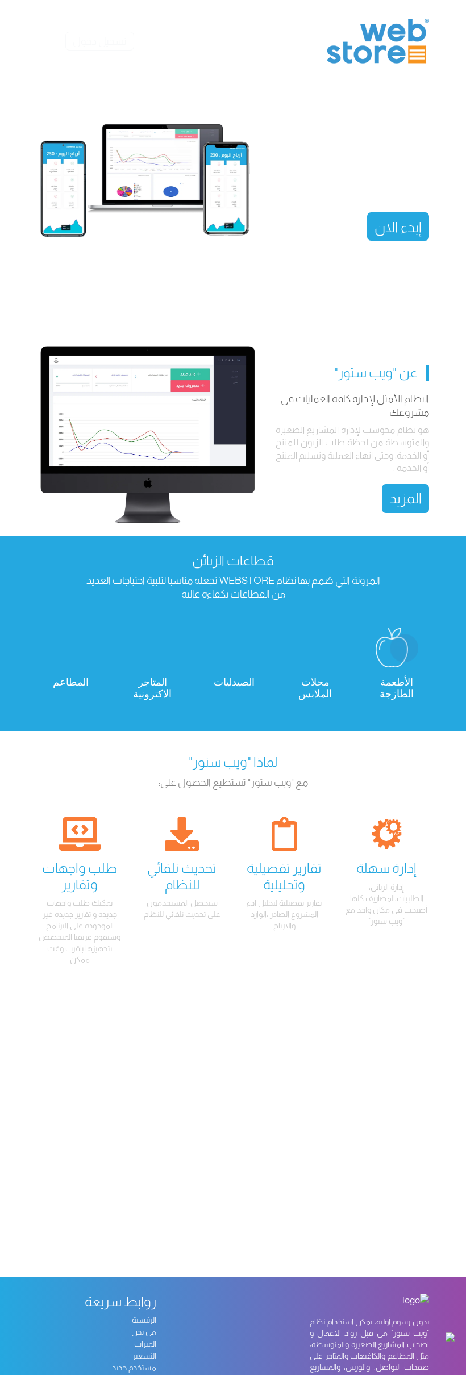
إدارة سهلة (386, 868)
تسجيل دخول (100, 41)
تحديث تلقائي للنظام (182, 876)
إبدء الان (398, 227)
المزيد (405, 498)
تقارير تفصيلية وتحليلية (284, 876)
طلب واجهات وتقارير (79, 876)
